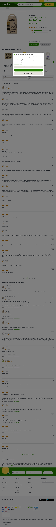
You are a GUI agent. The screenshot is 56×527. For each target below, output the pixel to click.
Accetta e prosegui (28, 70)
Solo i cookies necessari (28, 73)
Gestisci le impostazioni (28, 66)
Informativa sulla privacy (18, 64)
